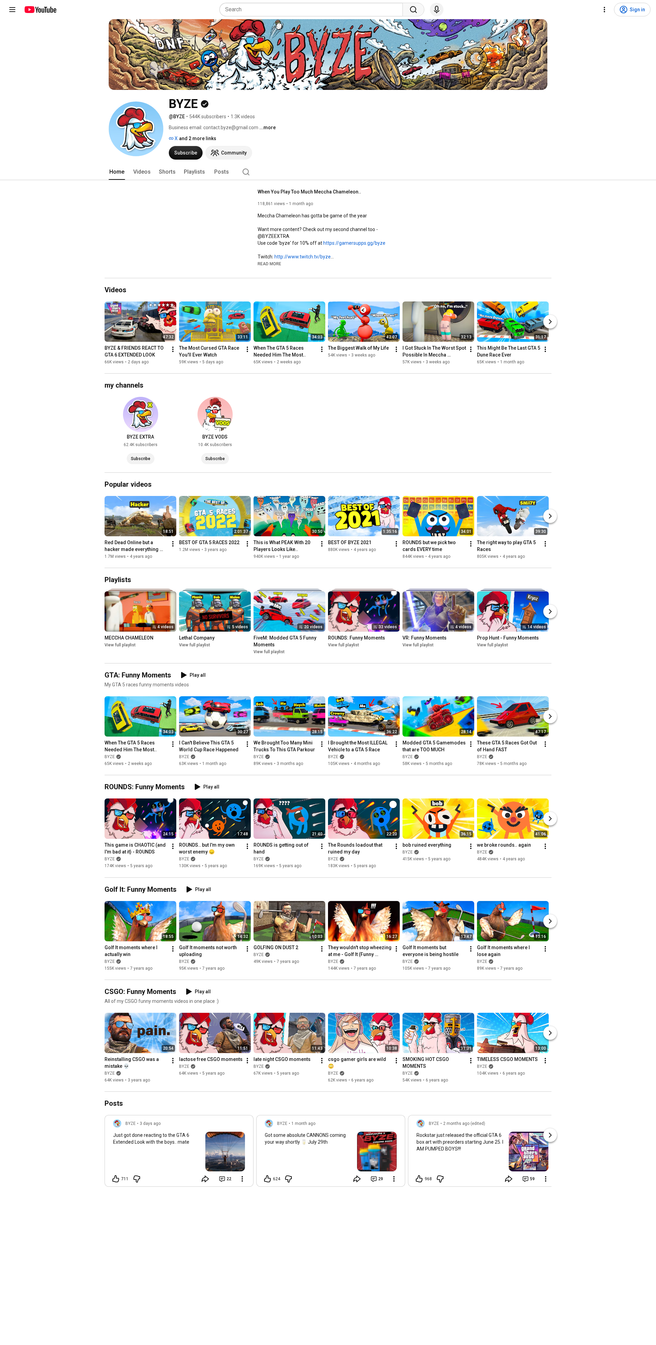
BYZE (110, 756)
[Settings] (604, 9)
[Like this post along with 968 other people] (419, 1178)
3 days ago (150, 1123)
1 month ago (303, 1123)
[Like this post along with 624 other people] (267, 1178)
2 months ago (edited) (464, 1123)
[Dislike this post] (136, 1178)
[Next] (550, 321)
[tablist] (328, 172)
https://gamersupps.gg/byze (354, 243)
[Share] (205, 1179)
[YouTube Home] (40, 9)
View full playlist (120, 645)
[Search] (413, 9)
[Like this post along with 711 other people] (115, 1178)
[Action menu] (242, 1179)
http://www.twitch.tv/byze (302, 256)
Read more (269, 263)
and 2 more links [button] (197, 138)
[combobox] (313, 9)
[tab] (117, 172)
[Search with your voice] (436, 9)
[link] (179, 1152)
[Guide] (12, 9)
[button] (269, 263)
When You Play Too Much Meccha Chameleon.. (309, 191)
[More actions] (173, 349)
